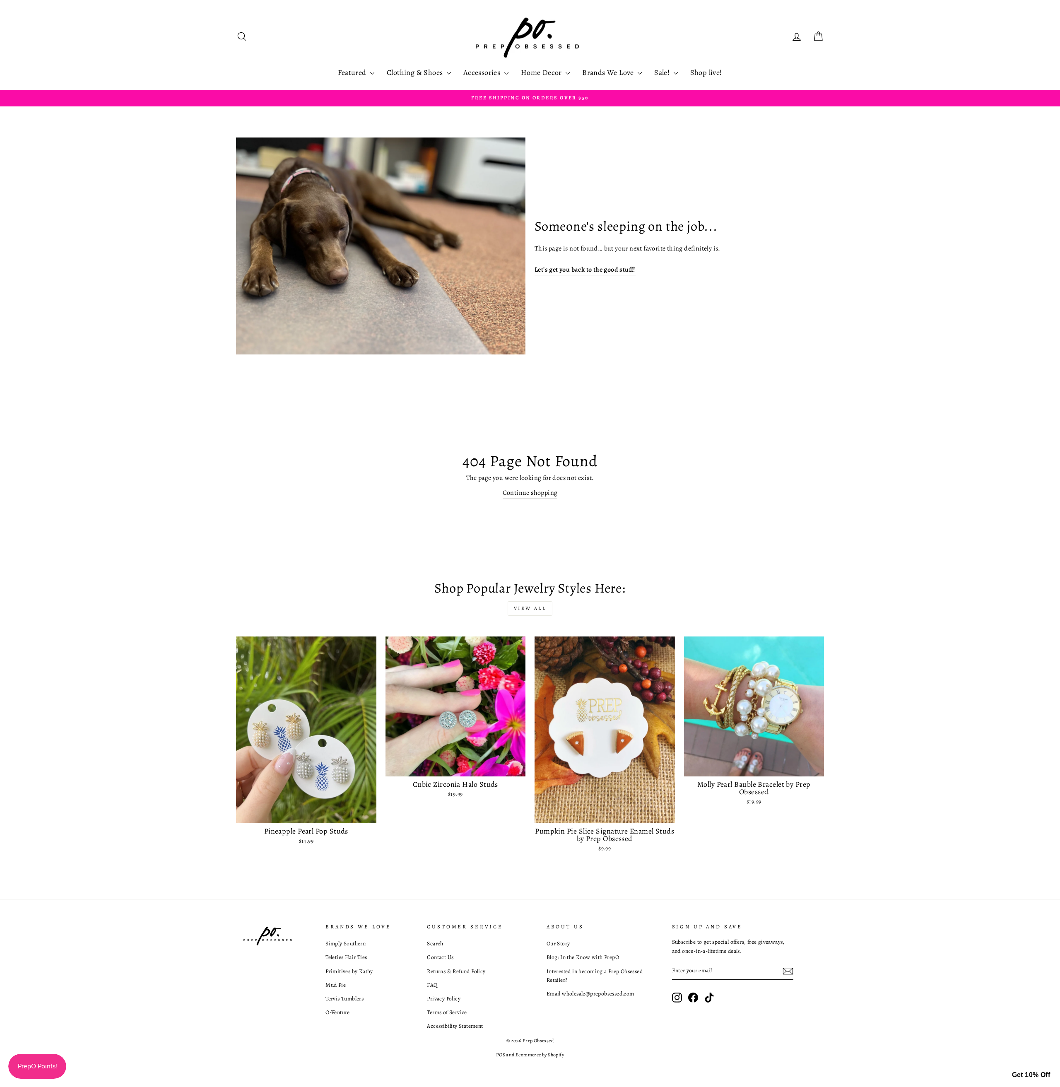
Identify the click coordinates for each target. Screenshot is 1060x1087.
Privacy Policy (443, 999)
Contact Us (440, 957)
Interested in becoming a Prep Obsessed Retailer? (595, 975)
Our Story (558, 943)
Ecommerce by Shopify (540, 1054)
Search (435, 943)
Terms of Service (447, 1012)
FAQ (432, 985)
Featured (353, 72)
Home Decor (542, 72)
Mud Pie (335, 985)
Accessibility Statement (455, 1026)
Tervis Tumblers (344, 999)
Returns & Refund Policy (456, 971)
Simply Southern (345, 943)
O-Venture (337, 1012)
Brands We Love (609, 72)
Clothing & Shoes (416, 72)
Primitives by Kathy (349, 971)
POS (500, 1054)
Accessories (482, 72)
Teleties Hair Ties (346, 957)
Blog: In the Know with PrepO (583, 957)
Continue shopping (530, 492)
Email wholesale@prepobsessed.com (590, 994)
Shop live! (706, 72)
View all (530, 608)
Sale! (662, 72)
